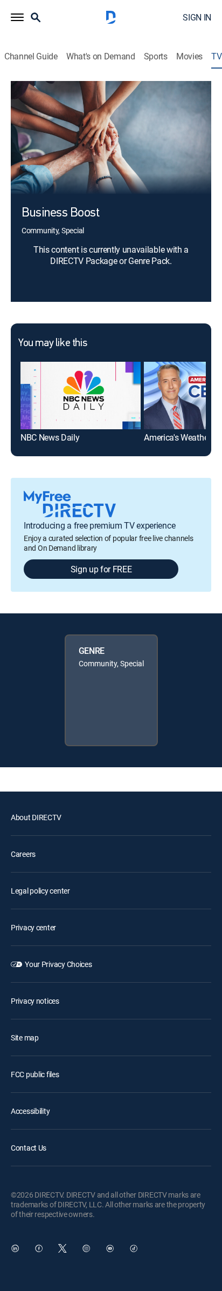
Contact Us (28, 1148)
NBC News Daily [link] (50, 437)
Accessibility (30, 1111)
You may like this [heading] (52, 343)
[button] (17, 17)
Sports (156, 56)
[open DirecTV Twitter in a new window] (62, 1248)
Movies (189, 56)
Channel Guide (31, 56)
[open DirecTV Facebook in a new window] (38, 1248)
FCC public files (35, 1074)
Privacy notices (35, 1001)
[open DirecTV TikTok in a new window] (133, 1248)
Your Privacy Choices (58, 964)
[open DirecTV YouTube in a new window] (110, 1248)
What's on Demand (100, 56)
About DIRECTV (36, 817)
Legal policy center (40, 891)
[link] (80, 395)
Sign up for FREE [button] (101, 569)
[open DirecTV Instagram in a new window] (86, 1248)
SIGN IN (197, 17)
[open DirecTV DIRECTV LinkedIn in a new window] (15, 1248)
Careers (23, 854)
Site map (25, 1037)
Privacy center (33, 927)
